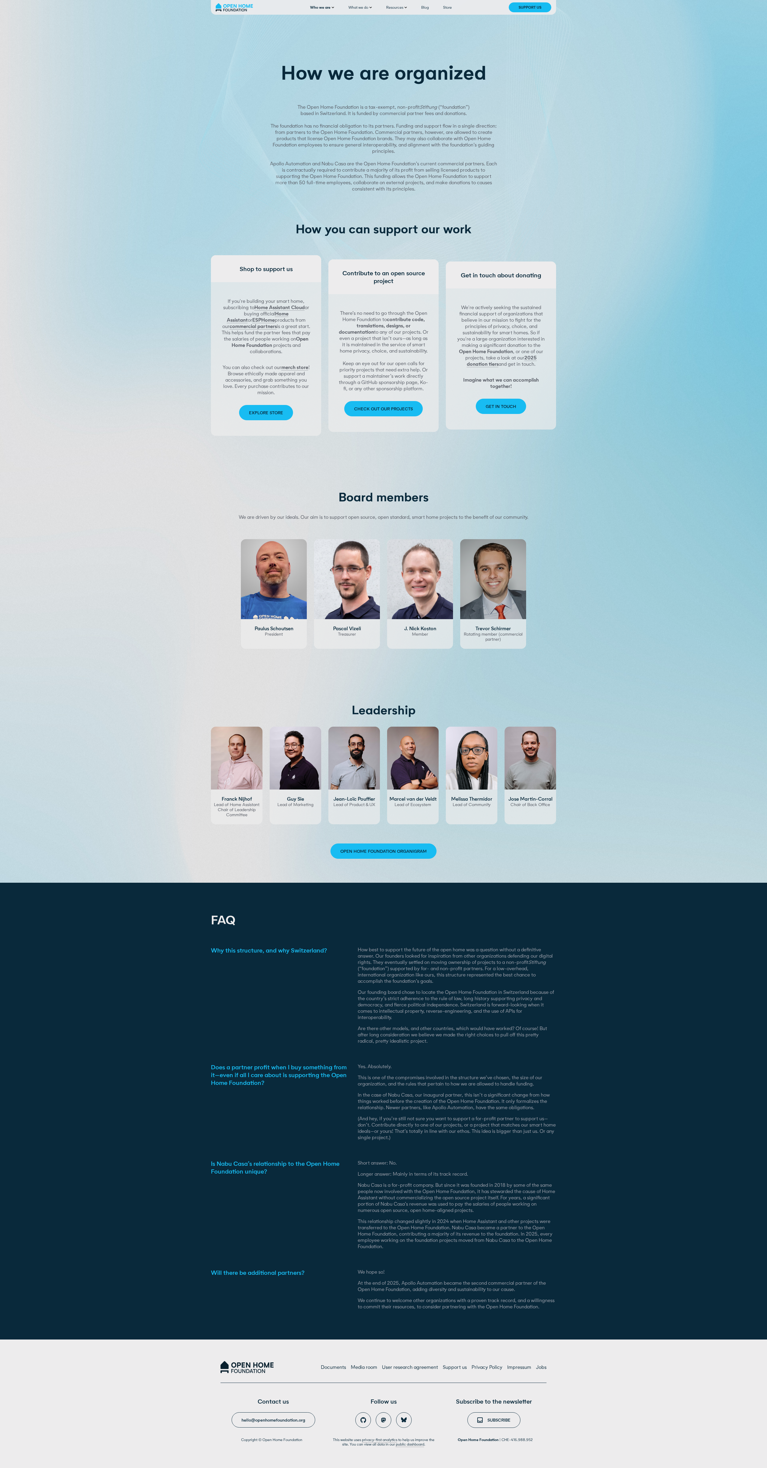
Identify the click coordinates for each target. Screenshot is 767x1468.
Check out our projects (383, 408)
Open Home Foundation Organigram (383, 851)
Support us (530, 7)
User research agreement (410, 1367)
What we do (358, 7)
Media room (364, 1367)
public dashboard (410, 1444)
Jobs (541, 1367)
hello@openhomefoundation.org (273, 1417)
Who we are (320, 7)
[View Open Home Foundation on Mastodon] (383, 1420)
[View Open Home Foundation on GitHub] (363, 1420)
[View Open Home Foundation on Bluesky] (404, 1420)
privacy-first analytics (379, 1439)
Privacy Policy (487, 1367)
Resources (394, 7)
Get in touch (501, 406)
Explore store (266, 412)
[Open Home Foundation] (247, 1367)
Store (447, 7)
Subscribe (499, 1419)
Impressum (519, 1367)
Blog (425, 7)
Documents (333, 1367)
